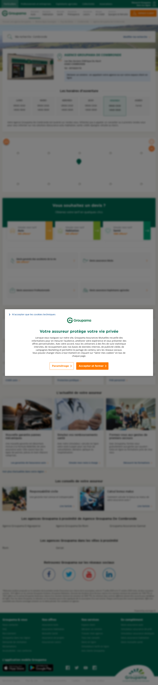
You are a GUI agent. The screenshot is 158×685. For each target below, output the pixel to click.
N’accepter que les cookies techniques (33, 314)
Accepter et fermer (91, 365)
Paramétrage (60, 365)
